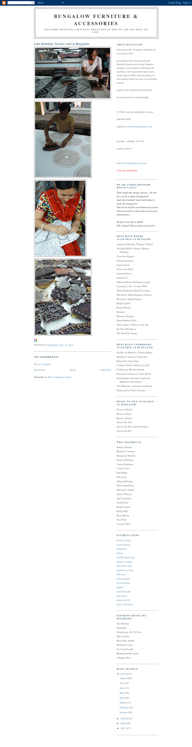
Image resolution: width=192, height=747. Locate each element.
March (123, 702)
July (122, 683)
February (124, 707)
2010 (123, 674)
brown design (123, 544)
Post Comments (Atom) (59, 377)
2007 (123, 728)
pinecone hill (123, 600)
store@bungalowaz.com (140, 126)
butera (120, 553)
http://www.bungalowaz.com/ (131, 163)
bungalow (122, 548)
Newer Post (39, 370)
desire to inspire (125, 561)
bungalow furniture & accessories (96, 20)
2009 (123, 718)
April (122, 697)
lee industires (123, 583)
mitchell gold (123, 591)
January (124, 712)
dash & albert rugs (126, 557)
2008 (123, 723)
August (124, 678)
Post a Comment (42, 364)
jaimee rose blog (125, 570)
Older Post (105, 370)
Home (73, 370)
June (122, 688)
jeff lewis (121, 574)
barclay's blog (124, 540)
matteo (120, 587)
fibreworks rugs (124, 565)
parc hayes (122, 595)
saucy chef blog (125, 604)
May (122, 692)
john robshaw (123, 578)
